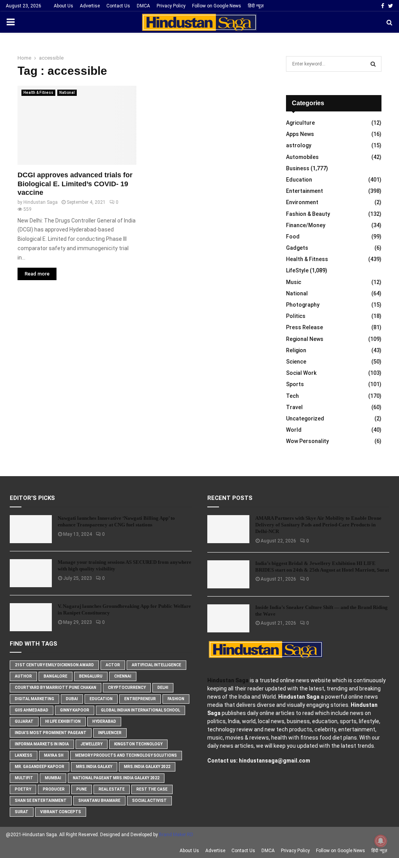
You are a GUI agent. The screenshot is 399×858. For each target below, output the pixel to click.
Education (299, 180)
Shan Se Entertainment (41, 800)
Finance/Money (305, 225)
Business (297, 168)
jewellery (91, 744)
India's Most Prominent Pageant (51, 733)
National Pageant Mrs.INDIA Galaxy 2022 (116, 778)
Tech (292, 396)
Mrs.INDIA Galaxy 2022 (147, 766)
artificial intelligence (156, 665)
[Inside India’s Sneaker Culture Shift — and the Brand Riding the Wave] (228, 618)
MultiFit (24, 778)
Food (293, 236)
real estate (112, 789)
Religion (296, 350)
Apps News (300, 134)
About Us (63, 6)
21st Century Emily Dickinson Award (54, 665)
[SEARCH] (373, 64)
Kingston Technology (138, 744)
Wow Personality (307, 441)
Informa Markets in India (42, 744)
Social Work (301, 373)
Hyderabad (104, 721)
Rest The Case (152, 789)
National (67, 92)
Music (293, 282)
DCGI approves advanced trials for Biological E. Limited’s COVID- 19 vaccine (75, 183)
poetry (23, 789)
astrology (298, 145)
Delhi (162, 687)
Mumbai (53, 778)
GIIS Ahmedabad (31, 710)
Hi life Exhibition (63, 721)
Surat (21, 812)
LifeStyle (297, 270)
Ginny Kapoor (74, 710)
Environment (302, 202)
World (294, 430)
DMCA (143, 6)
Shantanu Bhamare (99, 800)
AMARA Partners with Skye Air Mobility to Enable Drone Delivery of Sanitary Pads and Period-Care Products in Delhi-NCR (318, 524)
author (23, 676)
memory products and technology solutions (126, 755)
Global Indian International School (140, 710)
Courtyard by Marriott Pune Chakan (55, 687)
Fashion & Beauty (308, 214)
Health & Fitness (38, 92)
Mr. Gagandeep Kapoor (39, 766)
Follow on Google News (216, 6)
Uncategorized (305, 418)
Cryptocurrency (127, 687)
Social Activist (149, 800)
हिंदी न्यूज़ (255, 6)
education (101, 699)
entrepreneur (140, 699)
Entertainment (304, 191)
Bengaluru (90, 676)
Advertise (90, 6)
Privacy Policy (171, 6)
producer (54, 789)
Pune (81, 789)
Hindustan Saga (40, 202)
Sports (295, 384)
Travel (294, 407)
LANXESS (23, 755)
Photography (303, 305)
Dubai (72, 699)
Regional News (304, 339)
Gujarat (24, 721)
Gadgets (297, 248)
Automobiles (302, 157)
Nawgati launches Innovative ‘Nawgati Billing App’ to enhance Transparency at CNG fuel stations (116, 521)
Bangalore (55, 676)
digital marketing (34, 699)
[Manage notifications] (380, 841)
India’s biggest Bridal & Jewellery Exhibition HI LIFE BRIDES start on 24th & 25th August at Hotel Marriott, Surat (322, 566)
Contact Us (118, 6)
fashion (176, 699)
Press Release (304, 327)
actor (113, 665)
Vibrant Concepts (60, 812)
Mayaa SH (54, 755)
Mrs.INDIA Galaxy (94, 766)
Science (296, 361)
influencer (110, 733)
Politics (295, 316)
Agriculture (300, 123)
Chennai (122, 676)
